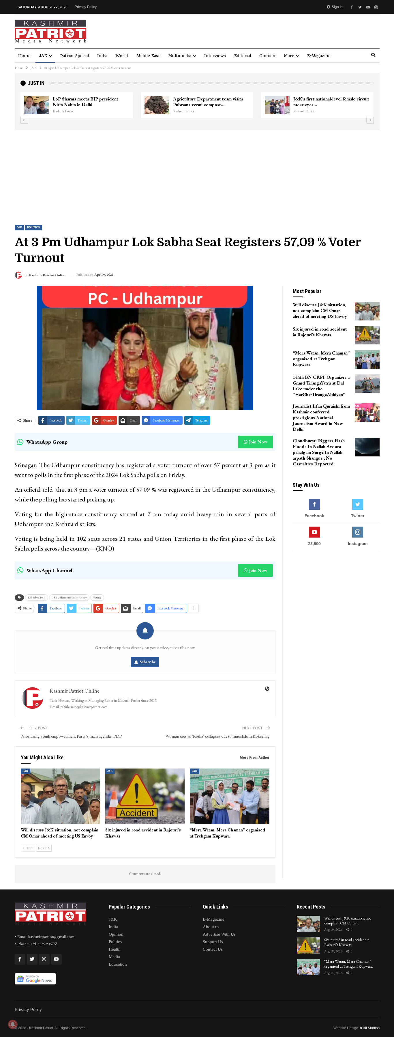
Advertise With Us (219, 934)
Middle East (148, 55)
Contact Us (213, 949)
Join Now (258, 442)
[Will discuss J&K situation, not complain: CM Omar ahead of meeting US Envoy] (60, 796)
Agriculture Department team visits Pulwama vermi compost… (137, 102)
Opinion (267, 55)
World (122, 55)
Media (114, 956)
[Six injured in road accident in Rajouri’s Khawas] (145, 796)
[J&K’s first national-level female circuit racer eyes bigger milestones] (206, 105)
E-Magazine (319, 55)
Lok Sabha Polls (36, 597)
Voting (97, 597)
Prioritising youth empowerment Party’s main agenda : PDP (71, 736)
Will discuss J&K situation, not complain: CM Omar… (347, 920)
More (289, 55)
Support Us (213, 941)
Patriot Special (74, 55)
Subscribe (148, 661)
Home (24, 55)
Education (118, 964)
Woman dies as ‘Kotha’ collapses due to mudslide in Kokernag (218, 736)
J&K (43, 55)
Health (115, 949)
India (102, 55)
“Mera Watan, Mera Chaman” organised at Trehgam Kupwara (348, 964)
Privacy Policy (86, 7)
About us (211, 926)
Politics (33, 227)
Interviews (215, 55)
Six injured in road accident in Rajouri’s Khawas (346, 942)
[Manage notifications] (12, 1024)
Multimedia (179, 55)
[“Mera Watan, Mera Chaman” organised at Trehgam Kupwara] (229, 796)
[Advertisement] (197, 173)
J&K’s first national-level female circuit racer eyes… (260, 102)
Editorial (242, 55)
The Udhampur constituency (69, 597)
